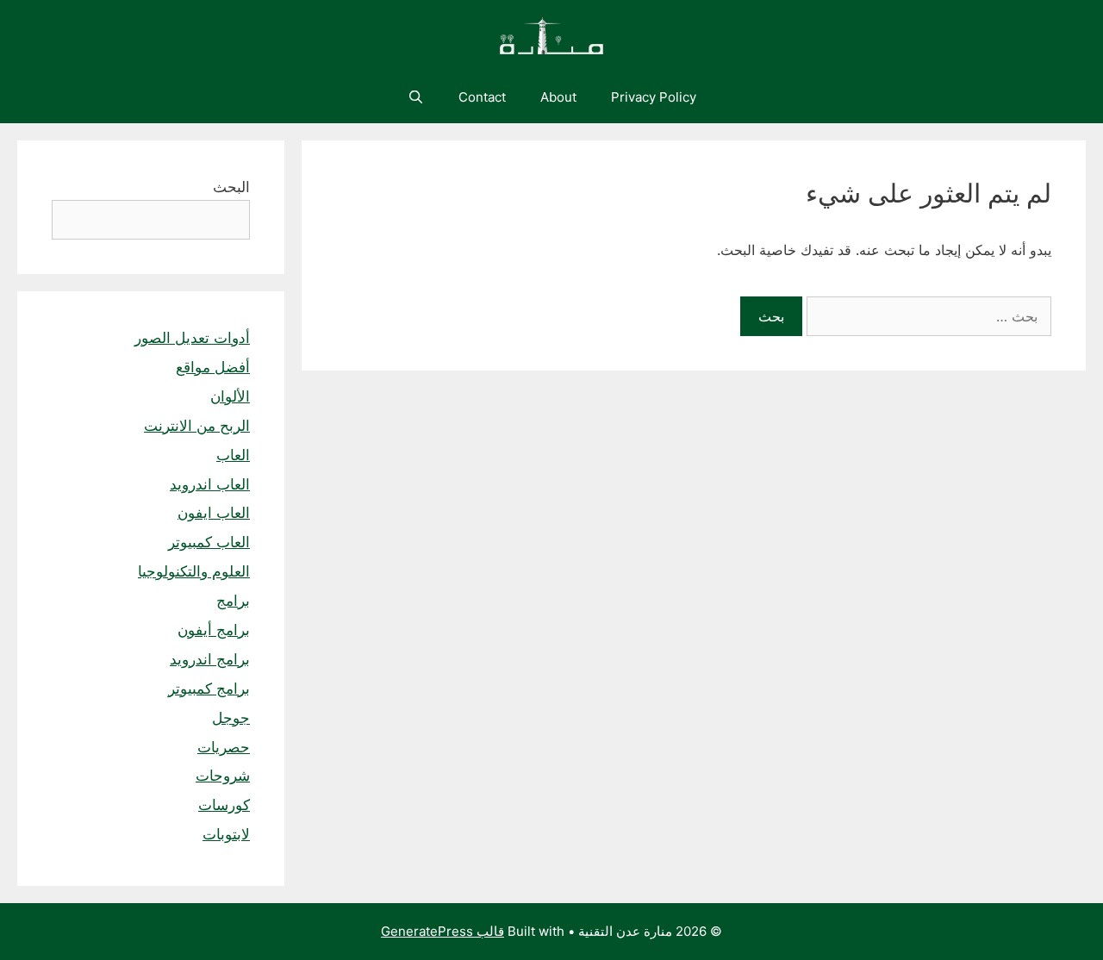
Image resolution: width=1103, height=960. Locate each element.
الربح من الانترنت (197, 425)
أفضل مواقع (213, 367)
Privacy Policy (653, 97)
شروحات (223, 775)
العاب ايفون (214, 512)
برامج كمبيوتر (209, 688)
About (558, 97)
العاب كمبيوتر (209, 542)
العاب (233, 455)
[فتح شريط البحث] (414, 97)
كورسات (224, 805)
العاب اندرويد (210, 484)
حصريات (223, 747)
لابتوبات (226, 834)
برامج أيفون (214, 630)
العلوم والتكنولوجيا (194, 571)
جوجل (231, 717)
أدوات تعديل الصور (192, 337)
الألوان (230, 396)
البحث (231, 187)
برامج (233, 600)
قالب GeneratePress (442, 931)
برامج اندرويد (210, 659)
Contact (482, 97)
